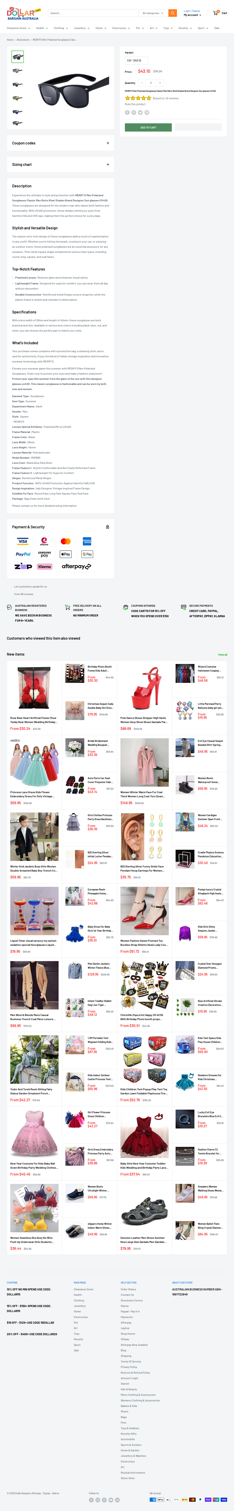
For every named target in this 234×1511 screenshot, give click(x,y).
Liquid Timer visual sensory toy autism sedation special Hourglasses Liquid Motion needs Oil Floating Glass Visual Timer (33, 943)
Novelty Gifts (129, 1433)
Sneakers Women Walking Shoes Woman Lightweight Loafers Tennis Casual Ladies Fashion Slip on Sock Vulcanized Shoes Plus (210, 1189)
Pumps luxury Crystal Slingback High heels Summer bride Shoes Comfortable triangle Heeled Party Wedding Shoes (210, 892)
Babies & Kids (129, 1405)
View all (223, 654)
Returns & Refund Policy (135, 1372)
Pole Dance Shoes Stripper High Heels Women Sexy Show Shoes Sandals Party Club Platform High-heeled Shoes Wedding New (144, 720)
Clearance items (16, 28)
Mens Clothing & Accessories (138, 1394)
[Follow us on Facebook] (91, 1500)
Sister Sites (128, 1478)
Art (152, 28)
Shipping (126, 1355)
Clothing (59, 28)
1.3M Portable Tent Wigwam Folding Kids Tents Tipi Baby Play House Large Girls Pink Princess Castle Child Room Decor (100, 1040)
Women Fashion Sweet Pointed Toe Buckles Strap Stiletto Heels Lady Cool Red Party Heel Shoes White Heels (143, 943)
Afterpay (126, 1322)
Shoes (124, 1411)
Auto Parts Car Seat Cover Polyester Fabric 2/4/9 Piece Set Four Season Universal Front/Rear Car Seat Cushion (100, 780)
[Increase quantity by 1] (160, 82)
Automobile (128, 1439)
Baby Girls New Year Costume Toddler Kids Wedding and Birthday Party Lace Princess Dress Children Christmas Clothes (143, 1166)
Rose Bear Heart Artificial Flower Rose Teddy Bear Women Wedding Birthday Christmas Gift (33, 720)
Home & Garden (130, 1450)
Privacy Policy (129, 1366)
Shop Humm (128, 1333)
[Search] (172, 13)
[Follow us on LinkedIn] (117, 1500)
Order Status (128, 1289)
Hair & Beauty (129, 1389)
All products (23, 39)
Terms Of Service (131, 1361)
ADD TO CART (148, 127)
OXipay (125, 1339)
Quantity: (130, 82)
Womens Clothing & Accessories (140, 1400)
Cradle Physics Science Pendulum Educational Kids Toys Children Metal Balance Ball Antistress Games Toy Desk (211, 855)
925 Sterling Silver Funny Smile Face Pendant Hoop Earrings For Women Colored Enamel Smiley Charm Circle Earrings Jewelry (142, 869)
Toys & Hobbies (130, 1428)
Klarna (124, 1305)
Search (125, 1383)
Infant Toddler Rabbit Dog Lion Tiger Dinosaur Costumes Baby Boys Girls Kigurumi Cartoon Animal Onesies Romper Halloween (100, 1003)
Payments (127, 1317)
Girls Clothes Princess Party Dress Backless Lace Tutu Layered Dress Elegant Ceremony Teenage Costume (100, 817)
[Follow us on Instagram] (97, 1500)
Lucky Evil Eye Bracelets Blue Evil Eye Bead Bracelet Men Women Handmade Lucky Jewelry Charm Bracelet (211, 1114)
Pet (138, 28)
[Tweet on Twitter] (140, 112)
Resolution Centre (132, 1300)
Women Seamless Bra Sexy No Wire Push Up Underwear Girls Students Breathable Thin (31, 1240)
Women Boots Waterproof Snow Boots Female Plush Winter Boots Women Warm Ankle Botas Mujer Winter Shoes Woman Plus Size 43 (209, 780)
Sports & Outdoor (131, 1444)
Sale (216, 28)
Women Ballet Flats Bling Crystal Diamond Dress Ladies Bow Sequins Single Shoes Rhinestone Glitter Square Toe (210, 1226)
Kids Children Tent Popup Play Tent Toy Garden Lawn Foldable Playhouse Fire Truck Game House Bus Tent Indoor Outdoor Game (143, 1091)
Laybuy (125, 1328)
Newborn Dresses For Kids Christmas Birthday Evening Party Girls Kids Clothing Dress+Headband (211, 1077)
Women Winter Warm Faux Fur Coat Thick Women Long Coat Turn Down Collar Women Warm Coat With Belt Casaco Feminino (141, 794)
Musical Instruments (133, 1472)
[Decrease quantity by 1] (141, 82)
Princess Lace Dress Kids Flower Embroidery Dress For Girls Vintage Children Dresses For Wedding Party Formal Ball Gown (32, 794)
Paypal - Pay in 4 (130, 1311)
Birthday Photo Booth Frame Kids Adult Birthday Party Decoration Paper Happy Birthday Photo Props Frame (100, 669)
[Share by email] (146, 112)
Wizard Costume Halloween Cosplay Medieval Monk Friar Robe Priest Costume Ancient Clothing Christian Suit (209, 669)
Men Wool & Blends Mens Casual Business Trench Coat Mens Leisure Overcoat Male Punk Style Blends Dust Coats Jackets (33, 1017)
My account (191, 14)
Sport (201, 28)
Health (40, 28)
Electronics (119, 28)
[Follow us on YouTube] (110, 1500)
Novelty (183, 28)
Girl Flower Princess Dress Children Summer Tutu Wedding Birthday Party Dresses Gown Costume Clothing (100, 1114)
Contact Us (127, 1294)
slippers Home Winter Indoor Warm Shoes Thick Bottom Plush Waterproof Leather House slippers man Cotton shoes (100, 1226)
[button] (198, 127)
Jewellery (80, 28)
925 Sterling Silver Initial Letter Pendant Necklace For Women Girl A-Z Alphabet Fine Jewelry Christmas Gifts (100, 855)
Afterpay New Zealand (134, 1344)
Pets (123, 1422)
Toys (166, 28)
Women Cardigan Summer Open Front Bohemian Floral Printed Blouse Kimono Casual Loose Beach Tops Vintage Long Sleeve (210, 817)
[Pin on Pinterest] (133, 112)
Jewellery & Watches (133, 1455)
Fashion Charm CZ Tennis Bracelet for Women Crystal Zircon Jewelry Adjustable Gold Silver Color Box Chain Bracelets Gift (210, 1152)
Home (99, 28)
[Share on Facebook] (127, 112)
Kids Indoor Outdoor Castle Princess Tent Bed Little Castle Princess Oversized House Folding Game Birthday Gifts (99, 1077)
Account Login (129, 1378)
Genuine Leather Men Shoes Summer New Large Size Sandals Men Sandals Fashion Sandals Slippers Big (142, 1240)
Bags (124, 1417)
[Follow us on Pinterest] (104, 1500)
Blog (123, 1350)
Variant (129, 52)
